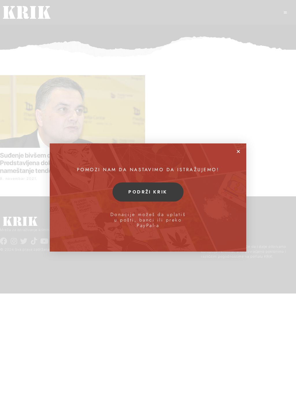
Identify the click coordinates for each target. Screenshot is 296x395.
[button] (238, 151)
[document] (148, 197)
